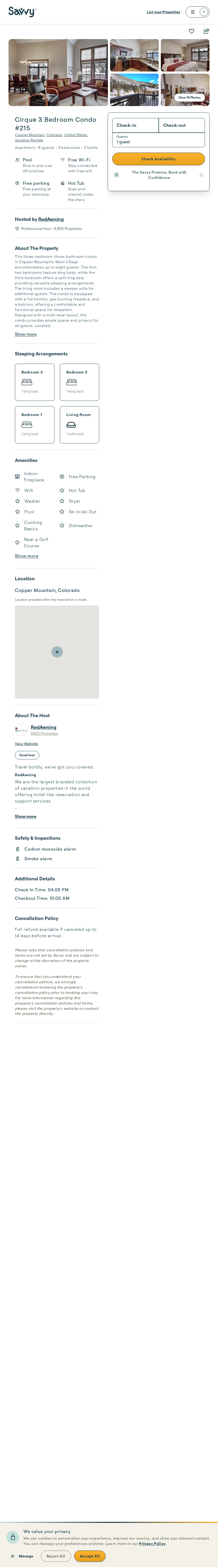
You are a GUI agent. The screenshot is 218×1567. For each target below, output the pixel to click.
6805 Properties (44, 733)
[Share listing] (206, 31)
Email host (27, 755)
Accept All (90, 1556)
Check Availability (158, 159)
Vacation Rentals (29, 140)
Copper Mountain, (30, 134)
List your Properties (163, 12)
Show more (26, 334)
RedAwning (51, 219)
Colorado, (55, 134)
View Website (26, 743)
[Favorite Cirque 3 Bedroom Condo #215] (191, 31)
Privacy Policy (152, 1543)
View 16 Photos (189, 97)
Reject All (56, 1556)
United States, (76, 134)
